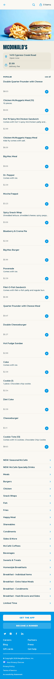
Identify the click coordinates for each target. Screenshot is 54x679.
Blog (5, 644)
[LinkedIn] (22, 634)
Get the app (27, 618)
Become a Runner (27, 626)
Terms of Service (10, 670)
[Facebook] (16, 634)
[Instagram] (11, 634)
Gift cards (8, 649)
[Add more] (46, 390)
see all (48, 77)
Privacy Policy (9, 666)
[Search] (33, 5)
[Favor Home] (5, 5)
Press (31, 644)
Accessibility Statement (12, 674)
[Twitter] (5, 634)
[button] (27, 88)
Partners (32, 640)
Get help (32, 649)
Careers (7, 640)
